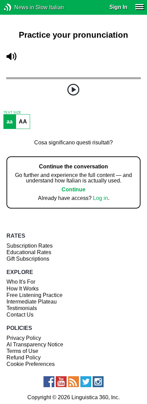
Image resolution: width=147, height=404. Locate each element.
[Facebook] (48, 381)
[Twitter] (85, 381)
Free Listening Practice (34, 295)
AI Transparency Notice (34, 344)
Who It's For (20, 282)
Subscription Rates (29, 246)
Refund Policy (23, 357)
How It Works (22, 289)
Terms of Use (22, 351)
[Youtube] (61, 381)
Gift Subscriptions (27, 259)
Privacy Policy (23, 338)
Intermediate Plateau (31, 302)
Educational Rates (28, 252)
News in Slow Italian (18, 7)
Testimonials (21, 308)
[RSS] (73, 381)
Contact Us (20, 315)
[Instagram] (98, 381)
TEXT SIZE (12, 112)
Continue (73, 189)
